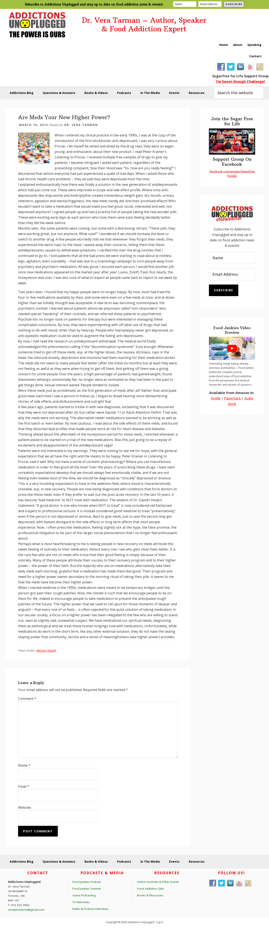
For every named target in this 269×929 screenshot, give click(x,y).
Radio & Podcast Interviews (90, 909)
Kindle (215, 398)
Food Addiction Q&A (150, 888)
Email (23, 786)
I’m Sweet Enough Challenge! (240, 81)
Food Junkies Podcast (87, 882)
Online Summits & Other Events (158, 882)
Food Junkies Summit (87, 888)
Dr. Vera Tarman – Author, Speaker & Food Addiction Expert (144, 24)
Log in (159, 922)
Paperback (232, 398)
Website (24, 807)
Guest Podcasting (84, 895)
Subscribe (233, 4)
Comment (27, 698)
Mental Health (46, 650)
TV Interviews (81, 902)
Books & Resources (150, 895)
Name (24, 765)
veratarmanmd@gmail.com (26, 910)
